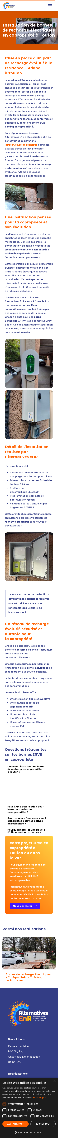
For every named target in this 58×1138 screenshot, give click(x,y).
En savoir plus (39, 1097)
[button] (29, 1132)
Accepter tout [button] (15, 1123)
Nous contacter (23, 906)
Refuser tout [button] (43, 1123)
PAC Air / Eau (15, 1051)
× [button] (54, 1081)
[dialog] (29, 1108)
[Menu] (50, 5)
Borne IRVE (14, 1061)
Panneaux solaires (18, 1046)
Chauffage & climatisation (24, 1056)
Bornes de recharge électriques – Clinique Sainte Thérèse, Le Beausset (28, 977)
